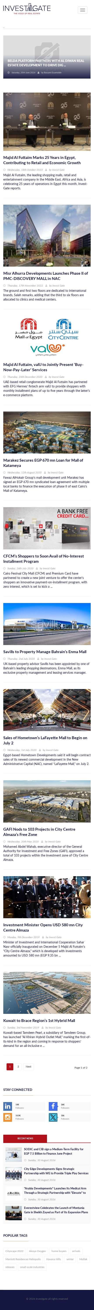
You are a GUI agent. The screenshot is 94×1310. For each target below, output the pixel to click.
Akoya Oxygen (37, 1251)
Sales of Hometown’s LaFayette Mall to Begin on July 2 (45, 740)
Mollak (83, 1259)
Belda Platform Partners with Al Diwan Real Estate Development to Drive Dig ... (46, 63)
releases (9, 1267)
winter (70, 1259)
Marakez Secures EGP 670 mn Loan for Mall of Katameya (43, 463)
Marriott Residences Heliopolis (23, 1259)
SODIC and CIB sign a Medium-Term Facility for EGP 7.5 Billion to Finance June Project (54, 1151)
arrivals (76, 1251)
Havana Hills (53, 1259)
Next (28, 1066)
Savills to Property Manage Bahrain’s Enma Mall (44, 652)
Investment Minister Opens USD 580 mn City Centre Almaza (43, 927)
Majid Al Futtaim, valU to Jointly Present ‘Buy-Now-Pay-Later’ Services (43, 367)
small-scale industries (32, 1267)
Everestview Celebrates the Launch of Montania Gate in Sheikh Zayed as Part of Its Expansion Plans (56, 1210)
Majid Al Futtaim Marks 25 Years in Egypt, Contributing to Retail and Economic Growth (42, 160)
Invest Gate (58, 170)
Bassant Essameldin (52, 73)
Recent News (25, 1139)
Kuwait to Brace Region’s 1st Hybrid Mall (39, 1021)
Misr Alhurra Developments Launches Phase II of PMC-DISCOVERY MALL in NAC (45, 276)
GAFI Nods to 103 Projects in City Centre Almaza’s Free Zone (39, 832)
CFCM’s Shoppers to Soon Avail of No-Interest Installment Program (43, 559)
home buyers (59, 1251)
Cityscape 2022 (14, 1251)
